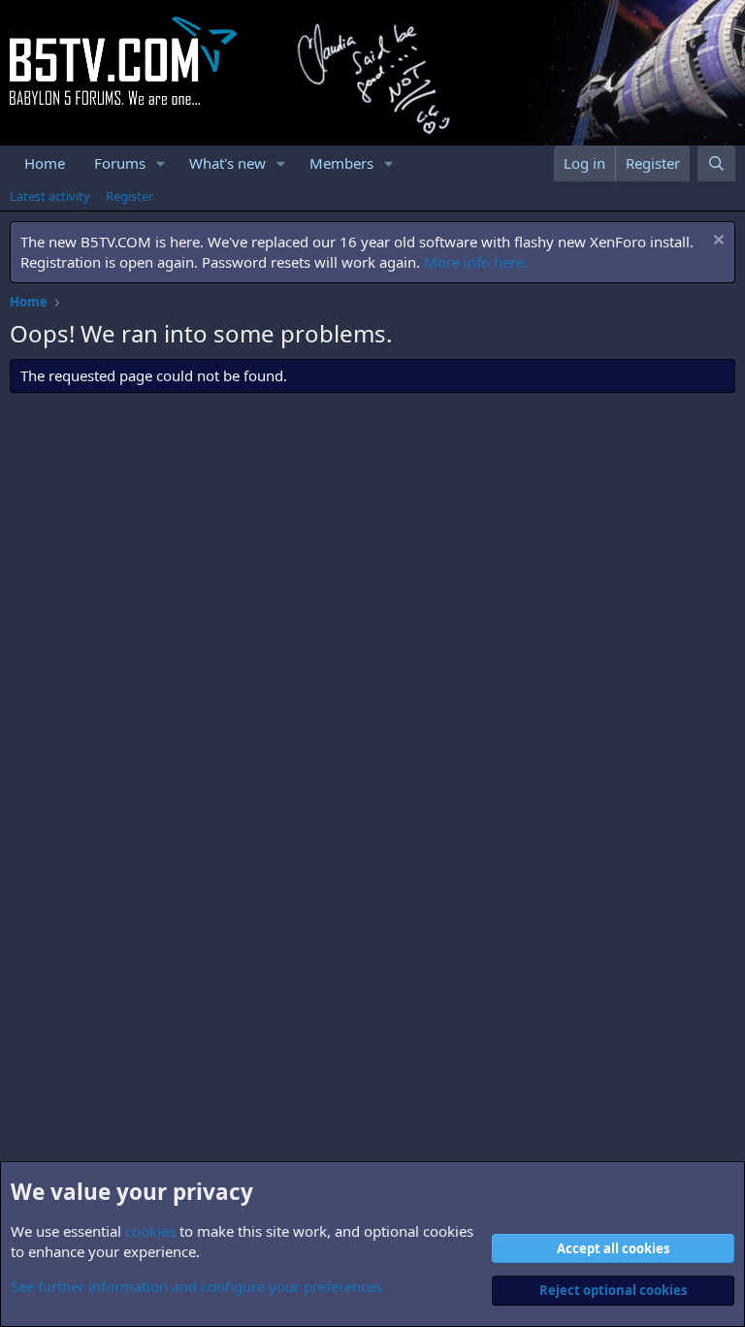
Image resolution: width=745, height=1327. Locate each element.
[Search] (716, 163)
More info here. (476, 262)
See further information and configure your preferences (196, 1286)
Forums (120, 163)
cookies (150, 1231)
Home (44, 163)
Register (129, 196)
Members (341, 163)
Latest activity (50, 196)
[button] (161, 163)
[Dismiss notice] (716, 242)
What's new (227, 163)
